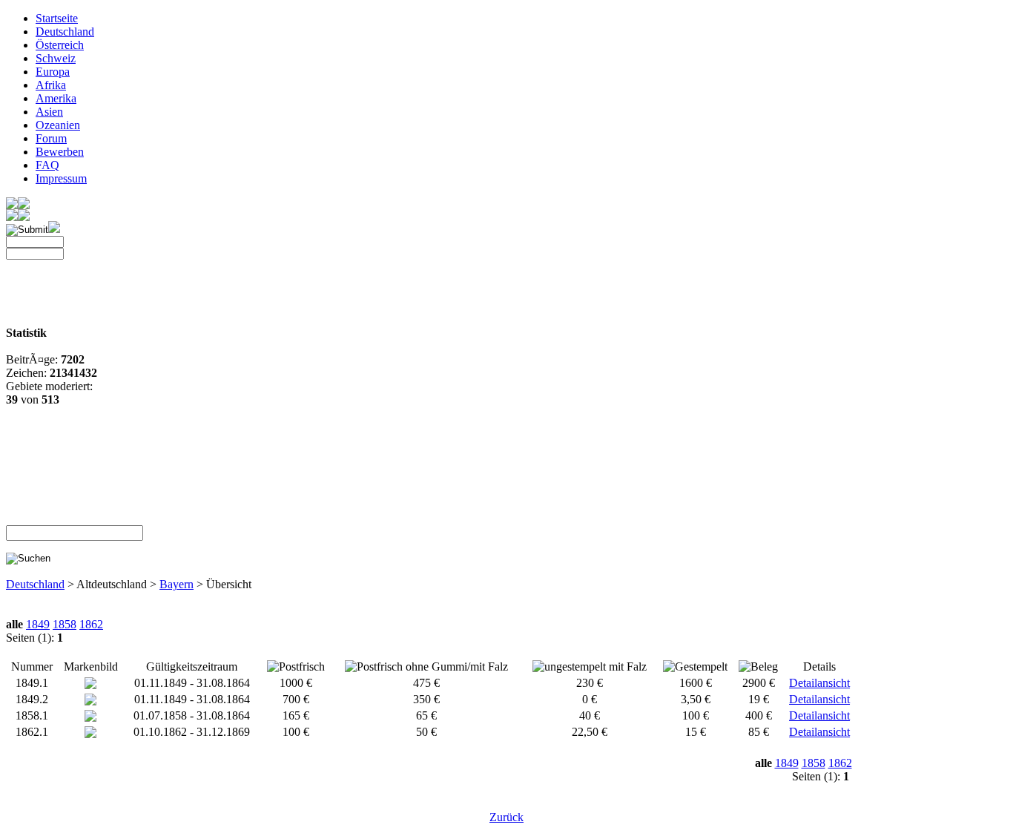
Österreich (60, 45)
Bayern (176, 584)
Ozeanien (58, 125)
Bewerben (60, 151)
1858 (64, 624)
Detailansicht (819, 683)
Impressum (61, 178)
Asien (49, 111)
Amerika (56, 98)
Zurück (506, 817)
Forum (51, 138)
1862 (91, 624)
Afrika (51, 85)
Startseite (57, 18)
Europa (53, 71)
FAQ (47, 165)
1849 (38, 624)
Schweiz (56, 58)
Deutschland (65, 31)
